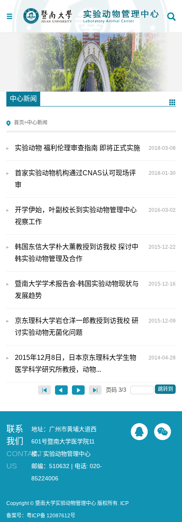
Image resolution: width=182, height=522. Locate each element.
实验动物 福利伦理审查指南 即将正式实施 (95, 148)
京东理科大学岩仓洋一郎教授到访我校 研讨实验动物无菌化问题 (95, 326)
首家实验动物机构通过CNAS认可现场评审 (95, 178)
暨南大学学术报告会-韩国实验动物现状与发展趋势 (95, 289)
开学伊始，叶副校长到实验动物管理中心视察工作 (95, 215)
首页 (19, 123)
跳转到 (166, 389)
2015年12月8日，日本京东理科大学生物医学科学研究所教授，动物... (95, 363)
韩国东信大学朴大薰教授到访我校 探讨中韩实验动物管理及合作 (95, 252)
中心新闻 (37, 123)
